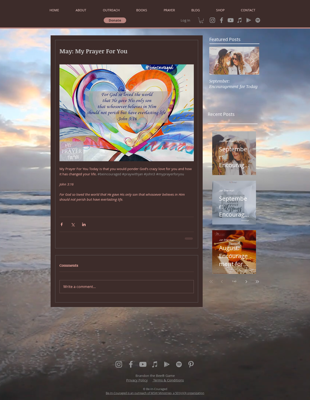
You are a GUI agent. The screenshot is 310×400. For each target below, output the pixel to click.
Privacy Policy (137, 380)
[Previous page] (222, 282)
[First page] (211, 282)
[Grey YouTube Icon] (230, 20)
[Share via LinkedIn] (84, 224)
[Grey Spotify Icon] (257, 20)
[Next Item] (252, 60)
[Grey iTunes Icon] (239, 20)
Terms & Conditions (168, 380)
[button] (201, 20)
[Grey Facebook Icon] (221, 20)
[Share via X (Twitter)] (73, 224)
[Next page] (246, 282)
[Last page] (257, 282)
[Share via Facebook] (61, 224)
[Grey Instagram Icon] (212, 20)
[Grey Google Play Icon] (248, 20)
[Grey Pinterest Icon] (191, 364)
